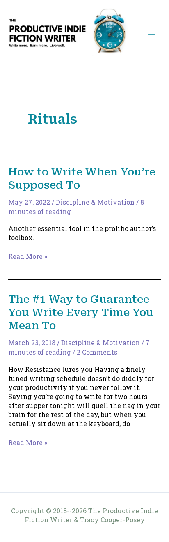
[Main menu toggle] (152, 32)
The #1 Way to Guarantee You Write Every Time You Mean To (80, 312)
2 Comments (97, 352)
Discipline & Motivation (95, 202)
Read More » (27, 256)
